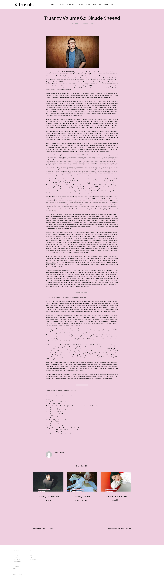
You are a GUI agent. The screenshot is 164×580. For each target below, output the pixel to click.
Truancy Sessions (18, 564)
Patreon (88, 4)
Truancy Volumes (18, 553)
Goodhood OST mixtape (61, 82)
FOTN (14, 568)
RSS (100, 4)
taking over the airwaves (62, 201)
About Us (61, 4)
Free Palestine (108, 4)
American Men (97, 76)
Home (52, 4)
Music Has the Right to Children (79, 106)
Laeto (69, 135)
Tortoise (102, 137)
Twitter (32, 555)
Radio (94, 4)
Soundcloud (70, 4)
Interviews (16, 555)
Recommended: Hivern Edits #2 (119, 529)
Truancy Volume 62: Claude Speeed (57, 390)
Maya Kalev (89, 23)
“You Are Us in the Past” (105, 78)
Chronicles (16, 566)
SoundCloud (33, 559)
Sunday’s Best (17, 561)
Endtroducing (83, 137)
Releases (15, 557)
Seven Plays (16, 559)
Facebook (33, 557)
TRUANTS (73, 390)
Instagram (80, 4)
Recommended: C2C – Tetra (43, 529)
